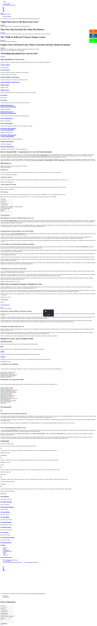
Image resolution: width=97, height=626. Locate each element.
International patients (6, 341)
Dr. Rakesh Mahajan (4, 299)
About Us (3, 356)
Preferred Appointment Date (6, 207)
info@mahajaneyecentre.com (9, 5)
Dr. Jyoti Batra (5, 532)
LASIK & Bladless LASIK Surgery (10, 77)
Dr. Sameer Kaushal (6, 522)
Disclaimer (5, 595)
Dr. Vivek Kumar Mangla (7, 537)
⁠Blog (2, 346)
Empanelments (6, 550)
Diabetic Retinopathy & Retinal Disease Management (8, 106)
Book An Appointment (93, 36)
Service (4, 548)
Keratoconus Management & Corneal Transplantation (8, 129)
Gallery (3, 351)
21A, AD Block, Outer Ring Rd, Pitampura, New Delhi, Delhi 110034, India (20, 562)
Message (2, 210)
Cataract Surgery (5, 64)
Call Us (93, 31)
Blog (4, 553)
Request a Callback (48, 312)
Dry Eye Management (6, 118)
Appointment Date (4, 613)
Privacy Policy (6, 597)
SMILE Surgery (5, 85)
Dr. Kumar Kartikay (6, 542)
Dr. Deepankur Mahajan (5, 304)
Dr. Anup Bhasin (5, 512)
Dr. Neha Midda (5, 517)
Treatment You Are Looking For (8, 206)
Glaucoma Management (7, 141)
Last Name (3, 201)
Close (48, 314)
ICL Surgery (4, 95)
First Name (3, 199)
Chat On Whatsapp (93, 41)
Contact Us (5, 554)
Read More (3, 25)
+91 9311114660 (6, 3)
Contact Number (4, 204)
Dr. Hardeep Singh (6, 527)
